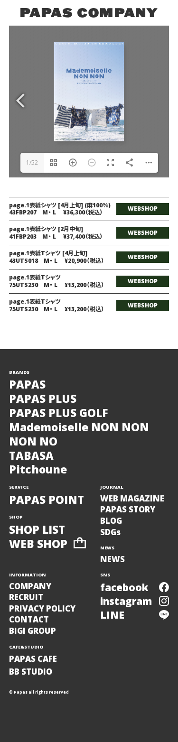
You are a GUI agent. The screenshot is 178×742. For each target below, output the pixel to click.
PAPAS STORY (127, 509)
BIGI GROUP (32, 630)
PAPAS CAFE (33, 658)
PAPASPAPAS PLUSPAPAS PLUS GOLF (58, 399)
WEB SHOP (38, 544)
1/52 (32, 162)
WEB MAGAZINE (132, 498)
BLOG (111, 520)
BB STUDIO (30, 671)
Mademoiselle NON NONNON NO (79, 434)
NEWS (112, 559)
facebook (124, 587)
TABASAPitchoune (38, 463)
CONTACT (29, 619)
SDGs (110, 532)
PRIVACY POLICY (42, 608)
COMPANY (30, 586)
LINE (112, 614)
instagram (126, 601)
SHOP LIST (37, 530)
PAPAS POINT (46, 500)
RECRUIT (26, 597)
